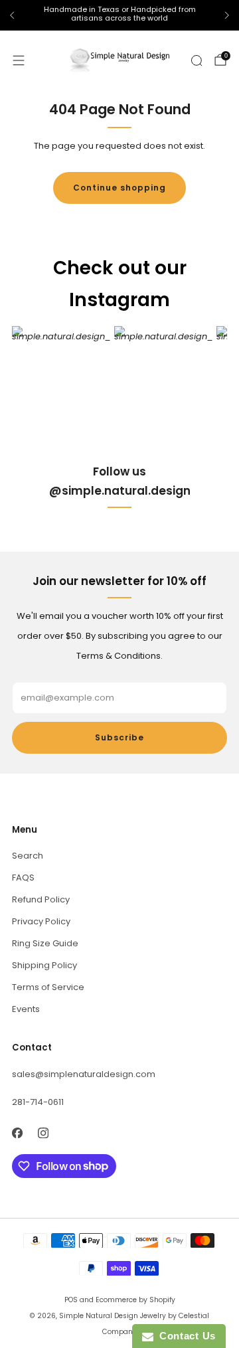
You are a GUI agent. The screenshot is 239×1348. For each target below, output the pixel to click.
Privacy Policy (41, 921)
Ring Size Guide (45, 943)
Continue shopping (119, 187)
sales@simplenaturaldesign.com (83, 1074)
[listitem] (119, 15)
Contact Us (184, 1335)
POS (71, 1300)
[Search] (196, 60)
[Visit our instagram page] (43, 1133)
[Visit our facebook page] (17, 1133)
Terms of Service (48, 987)
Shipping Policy (44, 965)
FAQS (23, 877)
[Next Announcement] (227, 15)
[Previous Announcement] (12, 15)
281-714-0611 (38, 1102)
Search (27, 855)
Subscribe (119, 737)
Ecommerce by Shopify (135, 1300)
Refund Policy (41, 899)
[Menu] (18, 60)
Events (26, 1009)
